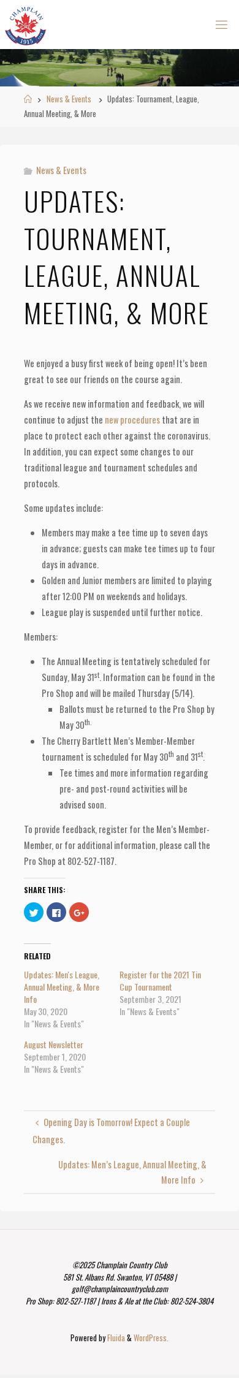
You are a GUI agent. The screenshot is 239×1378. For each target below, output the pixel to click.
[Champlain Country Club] (25, 24)
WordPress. (151, 1338)
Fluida (115, 1338)
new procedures (132, 419)
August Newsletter (53, 1044)
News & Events (69, 99)
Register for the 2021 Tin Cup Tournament (160, 980)
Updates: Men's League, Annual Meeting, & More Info (61, 986)
